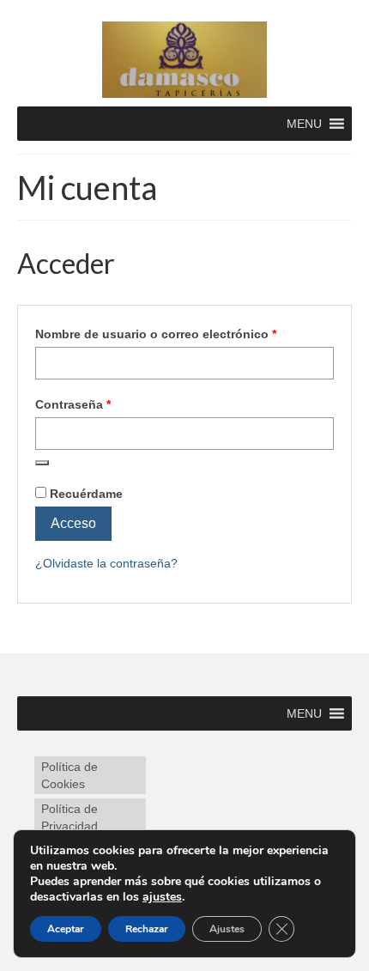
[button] (304, 123)
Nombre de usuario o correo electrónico (184, 333)
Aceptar (65, 929)
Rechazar (146, 929)
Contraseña (105, 404)
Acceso (73, 523)
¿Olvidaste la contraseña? (106, 563)
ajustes (162, 897)
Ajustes (227, 929)
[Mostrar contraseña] (42, 462)
